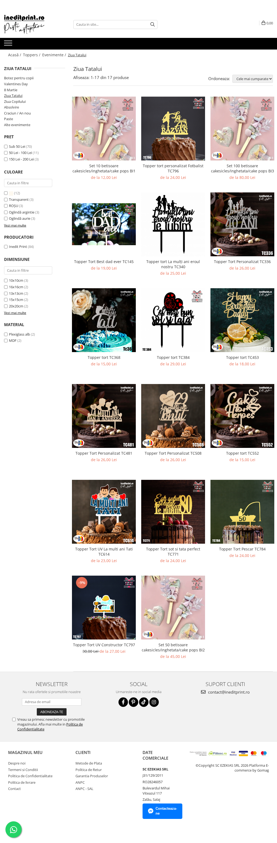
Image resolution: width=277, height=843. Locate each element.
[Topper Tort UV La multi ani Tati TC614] (104, 512)
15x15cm (16, 299)
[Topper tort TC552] (242, 416)
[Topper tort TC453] (242, 320)
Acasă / (15, 54)
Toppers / (32, 54)
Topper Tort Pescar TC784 (242, 549)
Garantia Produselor (91, 775)
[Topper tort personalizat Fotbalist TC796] (173, 128)
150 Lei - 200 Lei (21, 159)
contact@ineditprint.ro (228, 692)
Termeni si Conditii (23, 769)
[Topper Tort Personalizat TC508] (173, 416)
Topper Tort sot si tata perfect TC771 (173, 551)
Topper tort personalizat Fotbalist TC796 (173, 168)
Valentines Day (16, 83)
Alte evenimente (17, 124)
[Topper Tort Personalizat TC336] (242, 224)
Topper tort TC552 (242, 453)
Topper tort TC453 (242, 357)
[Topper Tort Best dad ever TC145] (104, 224)
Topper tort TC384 (173, 357)
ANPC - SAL (84, 788)
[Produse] (9, 45)
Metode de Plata (88, 763)
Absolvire (11, 107)
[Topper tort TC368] (104, 320)
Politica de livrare (21, 782)
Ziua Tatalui (13, 95)
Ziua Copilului (15, 101)
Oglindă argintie (22, 212)
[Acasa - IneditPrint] (31, 24)
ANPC (80, 782)
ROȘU (14, 205)
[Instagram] (154, 702)
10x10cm (16, 280)
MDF (13, 340)
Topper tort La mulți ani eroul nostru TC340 (173, 264)
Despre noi (16, 763)
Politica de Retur (88, 769)
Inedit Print (18, 246)
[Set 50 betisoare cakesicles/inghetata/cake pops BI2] (173, 607)
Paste (8, 118)
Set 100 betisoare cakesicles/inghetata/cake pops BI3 (242, 168)
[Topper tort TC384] (173, 320)
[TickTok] (144, 702)
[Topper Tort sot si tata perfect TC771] (173, 512)
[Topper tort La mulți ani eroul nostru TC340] (173, 224)
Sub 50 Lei (17, 146)
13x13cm (16, 293)
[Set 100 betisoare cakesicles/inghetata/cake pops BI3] (242, 128)
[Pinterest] (133, 702)
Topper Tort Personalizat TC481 (103, 453)
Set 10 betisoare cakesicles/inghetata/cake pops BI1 (104, 168)
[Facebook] (123, 702)
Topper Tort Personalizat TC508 (173, 453)
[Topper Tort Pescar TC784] (242, 512)
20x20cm (16, 306)
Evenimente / (54, 54)
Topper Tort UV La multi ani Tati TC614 (104, 551)
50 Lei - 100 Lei (20, 152)
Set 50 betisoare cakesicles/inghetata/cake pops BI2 (173, 647)
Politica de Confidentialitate (30, 775)
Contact (14, 788)
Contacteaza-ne (166, 811)
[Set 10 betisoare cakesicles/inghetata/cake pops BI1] (104, 128)
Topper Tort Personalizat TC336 (242, 261)
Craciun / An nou (17, 113)
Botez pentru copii (19, 78)
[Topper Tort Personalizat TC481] (104, 416)
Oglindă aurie (20, 218)
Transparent (19, 199)
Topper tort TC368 (104, 357)
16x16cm (16, 286)
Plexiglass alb (19, 334)
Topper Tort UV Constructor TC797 (104, 644)
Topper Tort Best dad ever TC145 (104, 261)
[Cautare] (152, 24)
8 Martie (10, 89)
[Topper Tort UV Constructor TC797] (104, 607)
